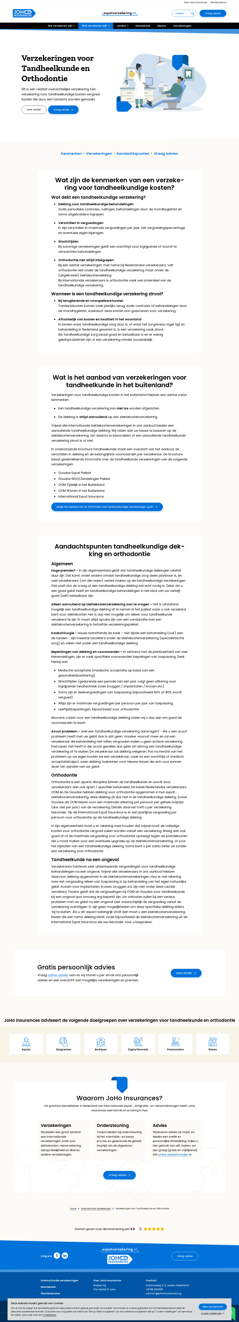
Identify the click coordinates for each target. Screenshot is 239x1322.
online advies (58, 975)
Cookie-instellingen (211, 1313)
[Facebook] (57, 1255)
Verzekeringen (182, 26)
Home (73, 1209)
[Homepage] (24, 13)
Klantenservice (218, 2)
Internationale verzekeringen (96, 1209)
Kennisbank (143, 26)
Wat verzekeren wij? (94, 26)
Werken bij (99, 1285)
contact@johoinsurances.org (163, 1293)
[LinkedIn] (65, 1255)
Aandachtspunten (132, 153)
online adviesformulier (173, 1155)
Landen (121, 26)
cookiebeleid (49, 1314)
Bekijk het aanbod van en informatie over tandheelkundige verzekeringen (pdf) (105, 507)
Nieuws (161, 26)
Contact (151, 1280)
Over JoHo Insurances (195, 2)
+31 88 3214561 (154, 1289)
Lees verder (184, 973)
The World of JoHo (104, 1289)
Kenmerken (71, 153)
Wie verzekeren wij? (60, 26)
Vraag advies (213, 13)
